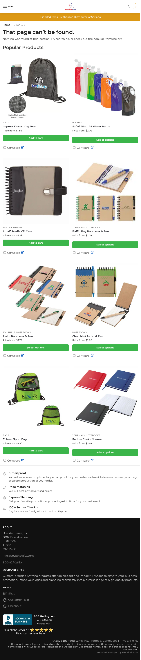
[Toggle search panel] (128, 6)
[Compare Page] (22, 147)
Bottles (77, 123)
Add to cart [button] (36, 137)
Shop (11, 593)
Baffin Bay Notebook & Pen (90, 231)
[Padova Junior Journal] (105, 399)
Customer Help (18, 599)
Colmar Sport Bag (15, 439)
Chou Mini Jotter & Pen (87, 336)
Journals (78, 227)
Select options (105, 139)
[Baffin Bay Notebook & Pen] (105, 191)
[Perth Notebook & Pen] (36, 296)
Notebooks (93, 227)
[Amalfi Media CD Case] (36, 191)
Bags (6, 123)
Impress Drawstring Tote (19, 126)
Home (6, 24)
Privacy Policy (129, 640)
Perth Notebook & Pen (18, 336)
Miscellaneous (12, 227)
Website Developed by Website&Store (117, 652)
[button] (135, 6)
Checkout (14, 606)
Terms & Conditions (104, 640)
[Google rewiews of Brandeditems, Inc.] (70, 631)
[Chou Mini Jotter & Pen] (105, 296)
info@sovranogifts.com (18, 555)
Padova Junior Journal (87, 439)
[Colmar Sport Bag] (36, 399)
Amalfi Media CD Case (17, 231)
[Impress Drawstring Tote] (36, 86)
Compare (13, 147)
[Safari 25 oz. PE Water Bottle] (105, 86)
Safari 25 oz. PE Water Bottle (91, 126)
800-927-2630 (12, 562)
